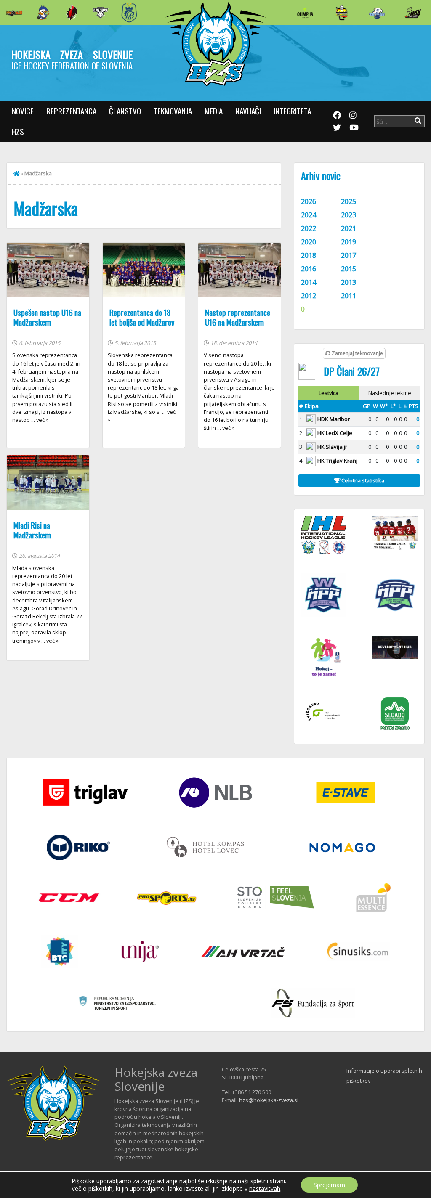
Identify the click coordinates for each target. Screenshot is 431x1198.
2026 (308, 201)
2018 (308, 255)
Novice (23, 111)
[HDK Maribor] (100, 12)
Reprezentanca (71, 111)
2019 (348, 241)
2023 (348, 215)
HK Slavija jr (332, 447)
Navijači (248, 111)
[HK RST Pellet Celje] (129, 12)
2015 (348, 268)
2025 (348, 201)
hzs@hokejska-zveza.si (268, 1100)
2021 (348, 228)
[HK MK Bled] (43, 12)
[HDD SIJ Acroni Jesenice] (72, 12)
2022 (308, 228)
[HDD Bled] (14, 12)
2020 (308, 241)
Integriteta (292, 111)
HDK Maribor (333, 419)
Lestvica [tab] (328, 393)
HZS (18, 131)
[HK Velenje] (412, 12)
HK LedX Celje (334, 433)
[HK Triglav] (377, 12)
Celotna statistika (362, 480)
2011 (348, 295)
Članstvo (125, 111)
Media (214, 111)
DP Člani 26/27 (352, 371)
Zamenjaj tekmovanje (356, 353)
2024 (308, 215)
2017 (348, 255)
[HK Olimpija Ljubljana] (305, 12)
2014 (308, 282)
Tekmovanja (173, 111)
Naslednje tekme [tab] (389, 393)
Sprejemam (329, 1185)
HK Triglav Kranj (337, 460)
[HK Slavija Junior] (341, 12)
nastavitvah (264, 1189)
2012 (308, 295)
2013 (348, 282)
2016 (308, 268)
